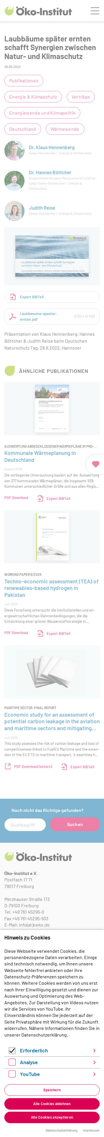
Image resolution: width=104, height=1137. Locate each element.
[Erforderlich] (12, 1052)
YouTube (30, 1074)
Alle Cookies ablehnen (51, 1103)
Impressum (91, 1130)
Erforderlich (34, 1050)
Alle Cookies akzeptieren (52, 1117)
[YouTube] (12, 1075)
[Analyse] (12, 1063)
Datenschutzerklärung (44, 1034)
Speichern (52, 1089)
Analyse (29, 1062)
